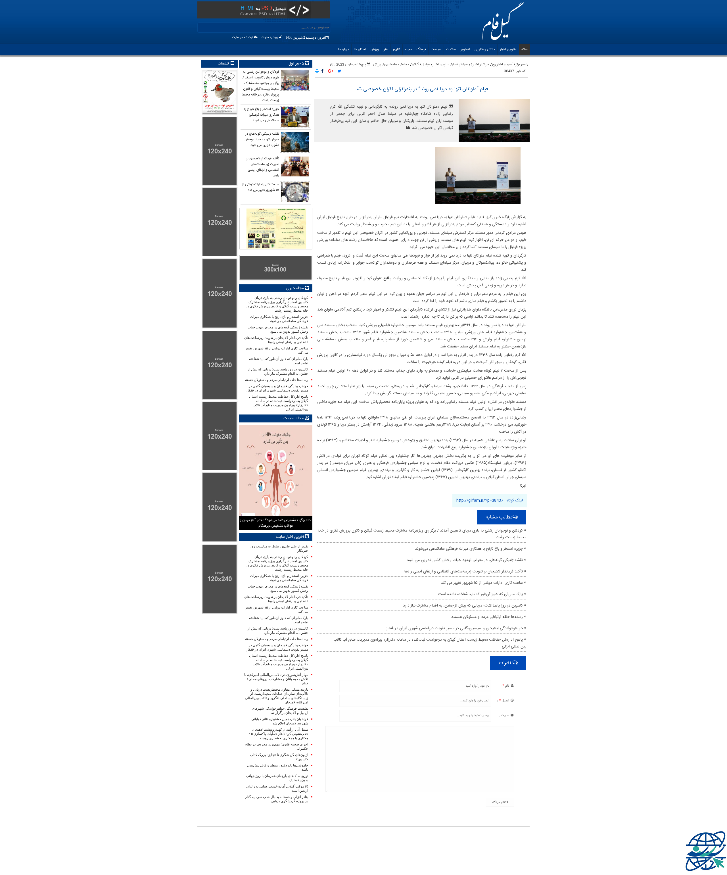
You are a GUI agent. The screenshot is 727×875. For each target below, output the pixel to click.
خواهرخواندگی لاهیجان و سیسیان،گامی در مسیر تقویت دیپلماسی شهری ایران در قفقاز (455, 628)
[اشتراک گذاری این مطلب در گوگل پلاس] (330, 71)
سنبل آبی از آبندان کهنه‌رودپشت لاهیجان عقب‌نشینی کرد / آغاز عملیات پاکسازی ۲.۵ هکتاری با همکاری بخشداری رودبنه (278, 734)
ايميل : (503, 700)
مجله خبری (391, 64)
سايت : (504, 715)
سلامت (451, 49)
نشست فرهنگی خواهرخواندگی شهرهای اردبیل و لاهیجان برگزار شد (280, 711)
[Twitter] (339, 71)
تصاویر (465, 49)
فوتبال (425, 64)
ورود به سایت (270, 37)
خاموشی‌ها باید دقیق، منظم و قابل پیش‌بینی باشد (277, 767)
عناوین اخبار (508, 49)
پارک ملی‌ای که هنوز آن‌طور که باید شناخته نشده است (481, 594)
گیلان (415, 64)
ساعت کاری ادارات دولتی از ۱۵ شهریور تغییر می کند (482, 583)
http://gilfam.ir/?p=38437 (479, 500)
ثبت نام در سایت (243, 37)
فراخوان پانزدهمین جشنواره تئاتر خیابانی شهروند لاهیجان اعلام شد (279, 721)
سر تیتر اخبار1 (480, 64)
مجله (408, 49)
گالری (396, 49)
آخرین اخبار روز (502, 64)
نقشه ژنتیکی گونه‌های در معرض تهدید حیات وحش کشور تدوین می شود (465, 560)
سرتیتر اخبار (460, 64)
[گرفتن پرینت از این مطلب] (317, 71)
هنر (386, 49)
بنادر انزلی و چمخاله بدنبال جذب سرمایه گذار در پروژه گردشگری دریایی (276, 799)
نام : (505, 685)
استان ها (360, 49)
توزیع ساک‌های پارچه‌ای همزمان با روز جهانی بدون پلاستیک (277, 778)
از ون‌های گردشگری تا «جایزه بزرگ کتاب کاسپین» (279, 757)
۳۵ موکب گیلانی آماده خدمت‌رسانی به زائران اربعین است (277, 788)
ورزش (375, 49)
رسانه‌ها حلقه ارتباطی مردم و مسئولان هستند (487, 617)
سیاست (436, 49)
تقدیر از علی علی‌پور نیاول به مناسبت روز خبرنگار (279, 548)
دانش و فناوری (485, 49)
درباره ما (343, 49)
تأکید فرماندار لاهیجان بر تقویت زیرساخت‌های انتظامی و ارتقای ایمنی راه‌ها (464, 571)
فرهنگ (421, 49)
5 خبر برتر (521, 64)
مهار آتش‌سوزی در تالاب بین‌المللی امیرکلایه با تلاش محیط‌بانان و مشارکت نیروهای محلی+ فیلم (276, 679)
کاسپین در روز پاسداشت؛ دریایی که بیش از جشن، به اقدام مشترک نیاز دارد (463, 605)
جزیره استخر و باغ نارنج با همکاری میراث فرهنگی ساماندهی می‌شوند (469, 548)
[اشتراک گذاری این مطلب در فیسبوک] (322, 71)
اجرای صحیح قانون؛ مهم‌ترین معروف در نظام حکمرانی (276, 746)
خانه (524, 49)
